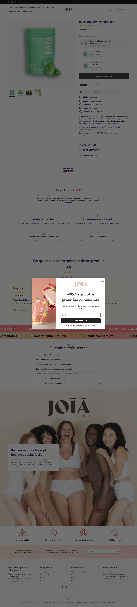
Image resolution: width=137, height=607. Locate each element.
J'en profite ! (81, 320)
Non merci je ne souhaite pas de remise (80, 325)
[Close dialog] (102, 280)
